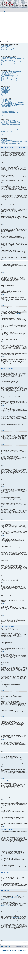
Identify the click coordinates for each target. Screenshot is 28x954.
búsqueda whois (16, 917)
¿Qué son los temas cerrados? (6, 94)
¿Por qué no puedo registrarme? (6, 47)
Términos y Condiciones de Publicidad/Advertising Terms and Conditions (14, 950)
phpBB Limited (20, 895)
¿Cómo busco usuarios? (5, 123)
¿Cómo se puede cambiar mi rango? (7, 65)
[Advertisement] (14, 26)
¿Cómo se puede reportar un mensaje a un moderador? (10, 80)
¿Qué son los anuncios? (5, 92)
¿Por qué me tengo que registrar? (6, 45)
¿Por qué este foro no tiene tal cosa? (7, 140)
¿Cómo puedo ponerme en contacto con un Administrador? (10, 143)
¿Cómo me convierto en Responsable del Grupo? (9, 103)
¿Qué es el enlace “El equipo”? (6, 106)
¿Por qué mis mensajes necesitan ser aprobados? (9, 82)
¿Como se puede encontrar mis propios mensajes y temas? (10, 124)
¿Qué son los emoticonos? (5, 89)
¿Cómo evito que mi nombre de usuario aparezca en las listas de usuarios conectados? (13, 59)
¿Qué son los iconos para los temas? (7, 95)
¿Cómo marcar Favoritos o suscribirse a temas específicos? (11, 129)
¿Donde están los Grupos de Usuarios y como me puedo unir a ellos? (12, 102)
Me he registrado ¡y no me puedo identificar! (8, 48)
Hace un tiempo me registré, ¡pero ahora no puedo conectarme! (11, 50)
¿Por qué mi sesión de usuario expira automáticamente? (10, 52)
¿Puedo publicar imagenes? (5, 90)
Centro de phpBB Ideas (5, 905)
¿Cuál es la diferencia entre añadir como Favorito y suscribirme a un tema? (13, 128)
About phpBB (12, 897)
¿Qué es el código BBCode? (5, 87)
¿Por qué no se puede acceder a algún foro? (8, 77)
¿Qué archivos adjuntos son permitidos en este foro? (9, 134)
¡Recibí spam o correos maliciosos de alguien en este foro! (10, 112)
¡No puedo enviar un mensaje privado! (7, 110)
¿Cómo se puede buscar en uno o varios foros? (9, 120)
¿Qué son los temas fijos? (5, 93)
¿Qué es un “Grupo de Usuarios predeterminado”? (9, 105)
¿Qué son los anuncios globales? (6, 91)
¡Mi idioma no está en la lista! (5, 62)
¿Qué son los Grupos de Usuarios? (7, 101)
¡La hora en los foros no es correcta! (7, 60)
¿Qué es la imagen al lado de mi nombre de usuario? (9, 63)
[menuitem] (3, 9)
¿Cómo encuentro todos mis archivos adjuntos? (9, 135)
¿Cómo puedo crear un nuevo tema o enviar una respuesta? (11, 71)
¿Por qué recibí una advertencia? (6, 79)
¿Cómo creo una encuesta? (5, 74)
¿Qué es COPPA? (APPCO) (5, 46)
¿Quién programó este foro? (5, 139)
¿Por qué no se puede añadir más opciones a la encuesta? (10, 75)
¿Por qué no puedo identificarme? (6, 49)
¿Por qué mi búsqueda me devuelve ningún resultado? (10, 121)
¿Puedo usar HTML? (4, 88)
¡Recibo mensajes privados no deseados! (7, 111)
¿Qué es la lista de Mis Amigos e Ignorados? (8, 115)
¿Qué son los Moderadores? (5, 100)
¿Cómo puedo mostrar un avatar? (6, 64)
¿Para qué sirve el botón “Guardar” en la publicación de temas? (11, 81)
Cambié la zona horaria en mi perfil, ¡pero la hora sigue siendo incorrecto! (13, 61)
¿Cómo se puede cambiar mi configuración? (8, 57)
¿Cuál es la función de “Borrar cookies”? (7, 53)
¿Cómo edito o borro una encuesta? (7, 76)
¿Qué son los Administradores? (6, 99)
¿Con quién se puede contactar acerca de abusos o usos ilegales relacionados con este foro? (14, 142)
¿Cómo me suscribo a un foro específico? (8, 130)
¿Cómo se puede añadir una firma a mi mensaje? (9, 73)
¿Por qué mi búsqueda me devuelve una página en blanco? (10, 122)
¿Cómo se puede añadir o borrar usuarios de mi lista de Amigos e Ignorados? (13, 116)
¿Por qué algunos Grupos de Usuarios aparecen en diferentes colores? (12, 104)
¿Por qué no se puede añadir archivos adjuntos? (9, 78)
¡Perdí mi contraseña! (4, 51)
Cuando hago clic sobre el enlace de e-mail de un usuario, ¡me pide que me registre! (13, 67)
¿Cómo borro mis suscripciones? (6, 131)
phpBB (18, 313)
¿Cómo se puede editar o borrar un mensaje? (8, 72)
